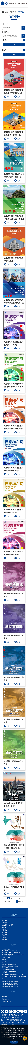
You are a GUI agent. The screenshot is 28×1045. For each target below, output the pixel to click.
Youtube (18, 1011)
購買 (18, 97)
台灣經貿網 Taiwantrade (9, 950)
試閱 (8, 97)
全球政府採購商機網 (8, 969)
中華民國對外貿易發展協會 (16, 4)
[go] (17, 901)
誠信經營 (4, 927)
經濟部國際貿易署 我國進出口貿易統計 (14, 974)
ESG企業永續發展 (7, 925)
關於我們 (4, 920)
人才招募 (4, 932)
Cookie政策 (19, 1036)
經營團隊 (4, 922)
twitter (22, 1011)
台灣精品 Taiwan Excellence (11, 952)
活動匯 (4, 959)
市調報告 (21, 12)
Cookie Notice (6, 1001)
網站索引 (2, 3)
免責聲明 (4, 996)
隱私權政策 (12, 1036)
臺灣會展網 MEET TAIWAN (10, 967)
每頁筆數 (8, 901)
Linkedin (14, 1011)
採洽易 (4, 962)
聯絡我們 (4, 939)
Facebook (6, 1011)
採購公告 (4, 930)
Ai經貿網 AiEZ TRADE (9, 972)
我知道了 (14, 1042)
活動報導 (4, 937)
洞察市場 (13, 12)
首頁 (6, 12)
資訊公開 (4, 935)
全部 (14, 44)
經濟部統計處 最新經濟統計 (10, 981)
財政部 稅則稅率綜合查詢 (10, 986)
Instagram (10, 1011)
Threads (26, 1011)
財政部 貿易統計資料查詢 (10, 984)
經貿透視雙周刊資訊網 (9, 964)
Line (2, 1011)
